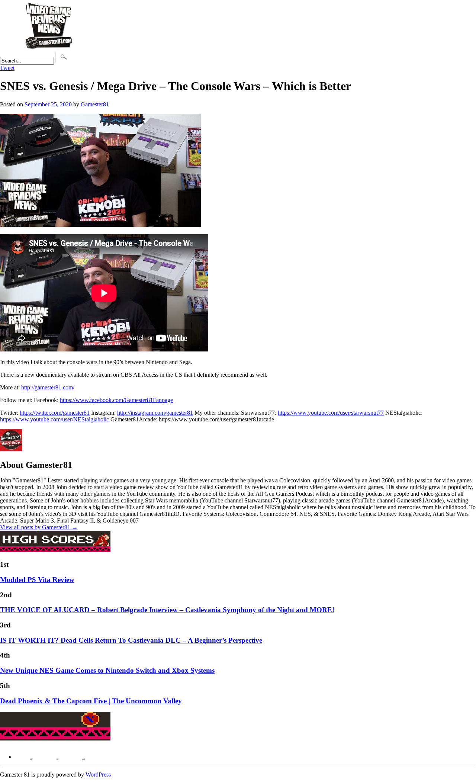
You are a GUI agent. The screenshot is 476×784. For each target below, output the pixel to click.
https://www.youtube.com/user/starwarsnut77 (331, 412)
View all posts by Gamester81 (39, 527)
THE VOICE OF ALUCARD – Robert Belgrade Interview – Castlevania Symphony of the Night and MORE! (167, 610)
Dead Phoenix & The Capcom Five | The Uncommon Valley (91, 701)
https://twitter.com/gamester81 (55, 412)
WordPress (98, 774)
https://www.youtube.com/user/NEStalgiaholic (54, 419)
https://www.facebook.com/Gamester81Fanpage (116, 400)
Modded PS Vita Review (37, 580)
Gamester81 (95, 104)
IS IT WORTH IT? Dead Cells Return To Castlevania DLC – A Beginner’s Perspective (131, 640)
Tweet (7, 68)
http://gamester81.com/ (47, 387)
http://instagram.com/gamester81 (155, 412)
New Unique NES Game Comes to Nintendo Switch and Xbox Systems (107, 670)
